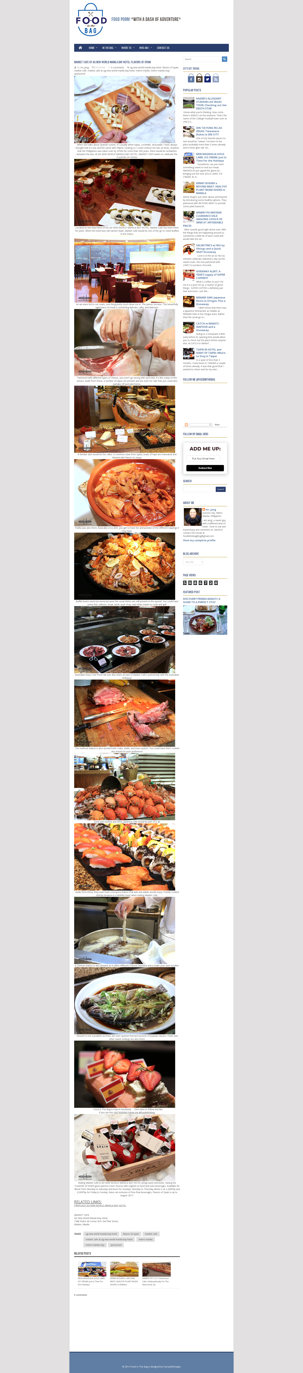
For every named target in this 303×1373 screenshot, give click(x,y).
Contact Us (163, 48)
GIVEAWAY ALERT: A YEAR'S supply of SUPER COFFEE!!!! (210, 275)
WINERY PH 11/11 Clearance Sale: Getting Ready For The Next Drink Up (155, 1281)
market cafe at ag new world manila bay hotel (111, 70)
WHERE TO (126, 48)
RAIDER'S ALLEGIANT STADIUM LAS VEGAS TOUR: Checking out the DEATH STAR (211, 103)
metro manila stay (160, 70)
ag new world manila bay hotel (145, 67)
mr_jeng (211, 509)
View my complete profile (199, 540)
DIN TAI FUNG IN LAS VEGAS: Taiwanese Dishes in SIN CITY (209, 131)
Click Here (139, 1109)
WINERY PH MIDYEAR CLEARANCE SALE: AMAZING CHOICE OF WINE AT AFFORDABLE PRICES (203, 219)
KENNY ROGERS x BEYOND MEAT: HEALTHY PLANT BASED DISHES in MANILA (124, 1281)
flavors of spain (170, 67)
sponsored (79, 73)
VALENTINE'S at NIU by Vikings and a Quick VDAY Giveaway (210, 249)
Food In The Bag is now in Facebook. (112, 1109)
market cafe (80, 70)
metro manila (143, 70)
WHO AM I (144, 48)
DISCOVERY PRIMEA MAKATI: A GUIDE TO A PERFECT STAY (201, 600)
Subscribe (205, 468)
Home (91, 48)
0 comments (117, 67)
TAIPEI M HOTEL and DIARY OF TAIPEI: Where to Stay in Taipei (211, 353)
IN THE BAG (107, 48)
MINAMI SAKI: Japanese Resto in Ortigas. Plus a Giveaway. (211, 301)
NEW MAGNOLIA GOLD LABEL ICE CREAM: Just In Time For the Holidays (91, 1281)
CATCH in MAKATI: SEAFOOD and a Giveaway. (207, 327)
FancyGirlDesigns (172, 1366)
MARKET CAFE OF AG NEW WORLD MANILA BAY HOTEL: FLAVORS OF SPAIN (112, 62)
